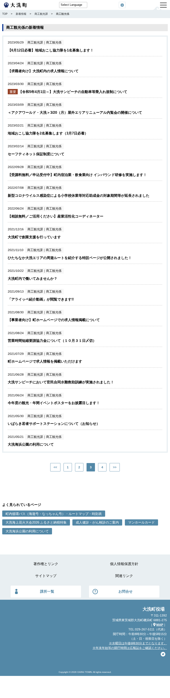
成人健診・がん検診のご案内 (97, 522)
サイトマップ (45, 576)
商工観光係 (54, 42)
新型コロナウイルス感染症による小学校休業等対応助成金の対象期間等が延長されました (78, 195)
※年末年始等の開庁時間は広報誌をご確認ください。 (130, 648)
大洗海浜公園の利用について (31, 444)
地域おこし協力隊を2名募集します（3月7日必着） (48, 133)
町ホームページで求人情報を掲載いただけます (45, 361)
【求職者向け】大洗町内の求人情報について (43, 71)
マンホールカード (141, 522)
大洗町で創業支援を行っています (34, 237)
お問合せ (125, 591)
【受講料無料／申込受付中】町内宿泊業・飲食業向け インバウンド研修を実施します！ (77, 175)
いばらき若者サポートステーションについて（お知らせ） (54, 424)
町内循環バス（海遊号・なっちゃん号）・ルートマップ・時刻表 (54, 514)
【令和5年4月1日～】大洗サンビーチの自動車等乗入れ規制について (73, 92)
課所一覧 (47, 591)
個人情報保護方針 (124, 564)
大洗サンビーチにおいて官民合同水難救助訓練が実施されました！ (61, 382)
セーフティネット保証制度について (36, 154)
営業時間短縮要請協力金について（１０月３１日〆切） (52, 340)
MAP (159, 624)
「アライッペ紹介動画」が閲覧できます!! (41, 299)
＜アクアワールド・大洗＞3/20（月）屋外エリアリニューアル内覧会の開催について (75, 112)
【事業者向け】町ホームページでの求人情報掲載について (54, 320)
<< (55, 467)
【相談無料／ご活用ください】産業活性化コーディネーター (55, 216)
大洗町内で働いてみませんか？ (32, 278)
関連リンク (124, 576)
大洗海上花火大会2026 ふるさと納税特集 (36, 522)
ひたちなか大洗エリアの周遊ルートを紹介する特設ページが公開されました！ (70, 258)
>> (114, 467)
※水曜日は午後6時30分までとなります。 (138, 643)
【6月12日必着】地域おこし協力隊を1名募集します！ (51, 50)
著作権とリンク (45, 564)
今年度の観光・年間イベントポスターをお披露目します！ (54, 403)
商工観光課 (35, 42)
